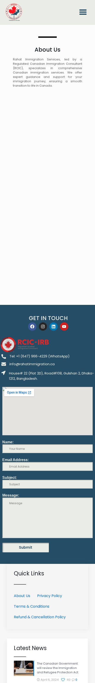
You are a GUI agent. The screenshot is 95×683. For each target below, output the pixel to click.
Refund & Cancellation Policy (40, 617)
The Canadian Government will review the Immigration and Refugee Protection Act (57, 667)
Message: (10, 495)
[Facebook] (32, 326)
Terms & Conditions (31, 606)
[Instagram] (43, 326)
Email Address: (15, 460)
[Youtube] (64, 326)
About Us (22, 595)
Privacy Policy (49, 595)
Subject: (9, 478)
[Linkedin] (53, 326)
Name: (8, 442)
